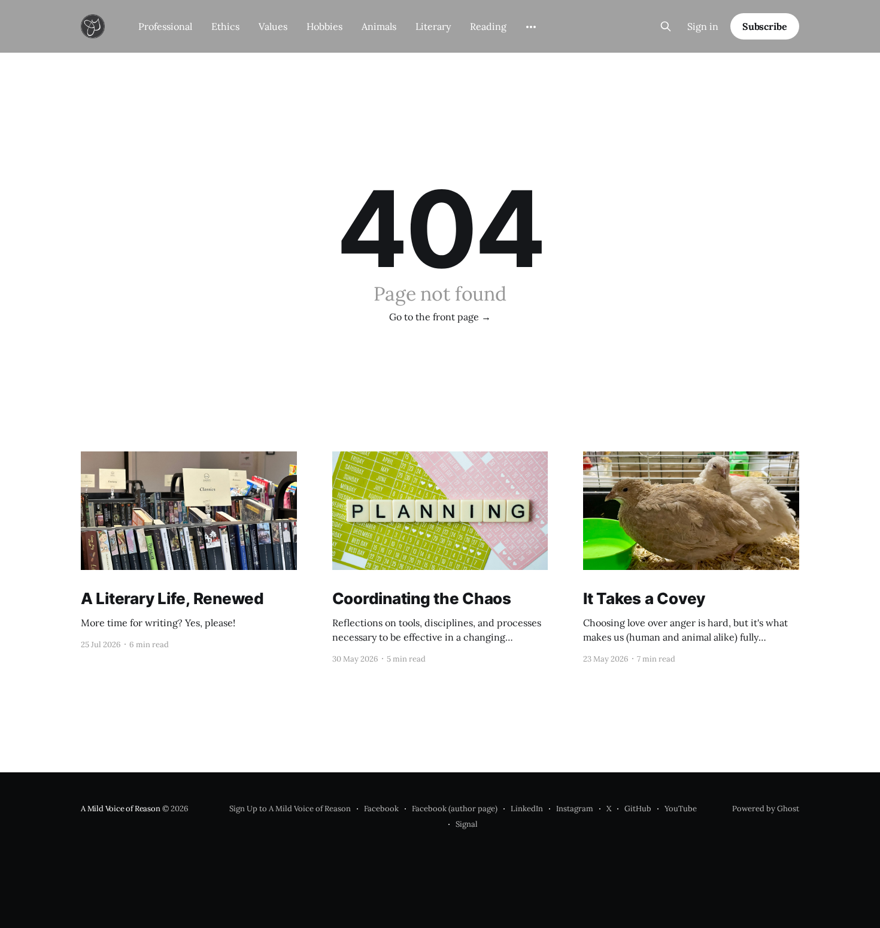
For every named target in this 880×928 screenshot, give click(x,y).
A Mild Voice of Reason (120, 808)
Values (273, 26)
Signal (467, 824)
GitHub (637, 808)
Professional (165, 26)
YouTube (680, 808)
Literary (433, 26)
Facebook (381, 808)
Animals (379, 26)
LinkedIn (527, 808)
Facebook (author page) (454, 808)
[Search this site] (665, 26)
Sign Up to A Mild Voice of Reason (290, 808)
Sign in (702, 26)
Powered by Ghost (765, 808)
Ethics (225, 26)
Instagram (574, 808)
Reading (488, 26)
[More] (531, 27)
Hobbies (324, 26)
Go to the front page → (440, 317)
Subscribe (764, 26)
